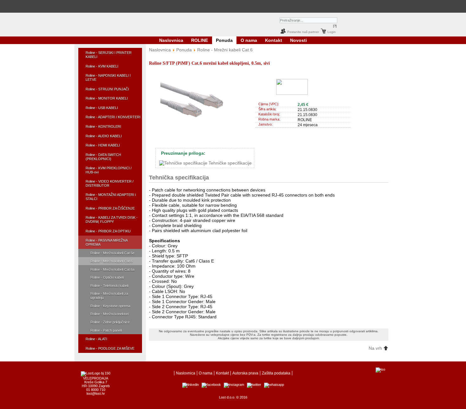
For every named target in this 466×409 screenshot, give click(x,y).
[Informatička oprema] (191, 6)
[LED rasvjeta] (221, 6)
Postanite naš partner (303, 32)
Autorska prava (245, 373)
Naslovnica (171, 40)
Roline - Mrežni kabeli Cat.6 (225, 49)
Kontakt (273, 40)
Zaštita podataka (276, 373)
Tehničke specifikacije (229, 163)
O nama (249, 40)
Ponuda (224, 40)
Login (331, 32)
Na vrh (376, 348)
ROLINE (199, 40)
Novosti (298, 40)
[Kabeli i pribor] (257, 6)
